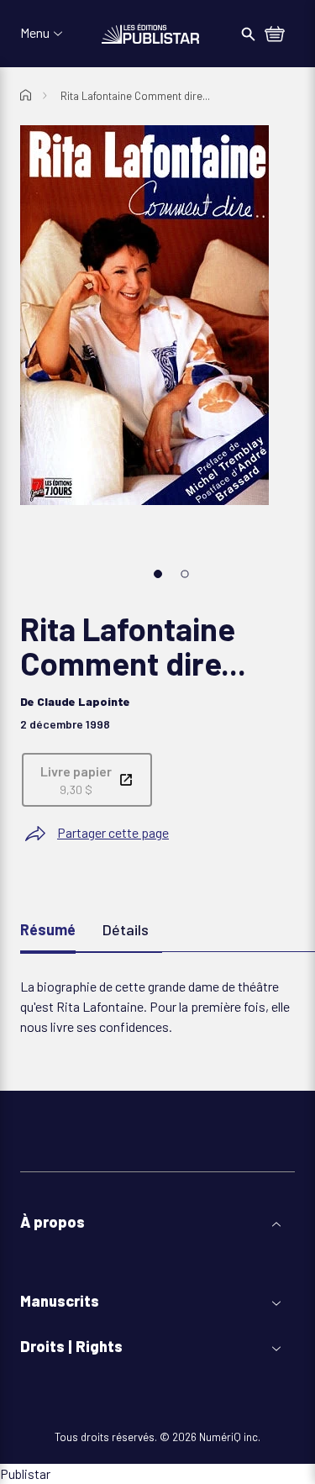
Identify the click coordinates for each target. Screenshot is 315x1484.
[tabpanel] (157, 1006)
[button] (157, 1222)
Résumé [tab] (48, 929)
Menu (35, 32)
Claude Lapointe (83, 701)
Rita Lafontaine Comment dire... (135, 96)
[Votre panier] (274, 35)
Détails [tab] (125, 929)
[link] (87, 780)
